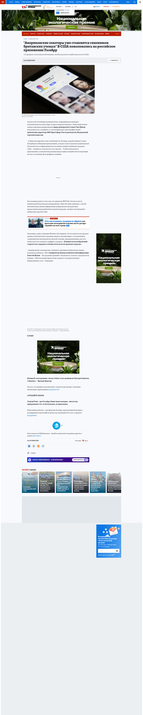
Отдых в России (75, 33)
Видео (17, 2)
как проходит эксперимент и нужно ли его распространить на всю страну (65, 223)
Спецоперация (27, 2)
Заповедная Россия (87, 33)
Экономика (56, 2)
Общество (46, 2)
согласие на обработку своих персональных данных (106, 555)
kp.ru (86, 441)
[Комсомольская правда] (31, 6)
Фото (11, 2)
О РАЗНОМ (33, 453)
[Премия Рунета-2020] (47, 7)
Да (57, 12)
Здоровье (79, 2)
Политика (37, 2)
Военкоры (49, 33)
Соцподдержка (89, 2)
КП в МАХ (66, 33)
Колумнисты (114, 2)
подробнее (32, 415)
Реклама (106, 6)
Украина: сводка (58, 33)
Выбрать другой (65, 12)
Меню (3, 2)
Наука (99, 2)
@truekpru (37, 435)
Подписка (115, 6)
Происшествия (99, 33)
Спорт (105, 2)
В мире (64, 2)
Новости (33, 33)
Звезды (71, 2)
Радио (98, 6)
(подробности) (53, 389)
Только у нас (40, 33)
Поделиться (114, 60)
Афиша (107, 33)
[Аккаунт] (140, 2)
